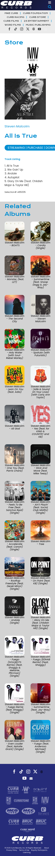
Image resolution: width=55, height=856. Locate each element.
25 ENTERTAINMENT (36, 21)
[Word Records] (26, 789)
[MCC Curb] (29, 811)
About (46, 848)
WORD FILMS (13, 25)
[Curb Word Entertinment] (27, 830)
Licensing (27, 852)
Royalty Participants (39, 850)
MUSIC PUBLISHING (38, 25)
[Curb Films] (14, 821)
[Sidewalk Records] (9, 800)
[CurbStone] (22, 800)
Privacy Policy (11, 850)
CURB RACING (15, 17)
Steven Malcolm (17, 126)
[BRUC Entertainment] (41, 821)
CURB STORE (37, 17)
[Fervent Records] (43, 811)
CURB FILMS (11, 21)
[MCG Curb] (13, 811)
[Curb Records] (14, 789)
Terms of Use (24, 850)
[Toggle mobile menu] (49, 2)
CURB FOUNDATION (35, 13)
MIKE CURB (11, 13)
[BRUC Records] (28, 821)
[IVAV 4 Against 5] (45, 800)
